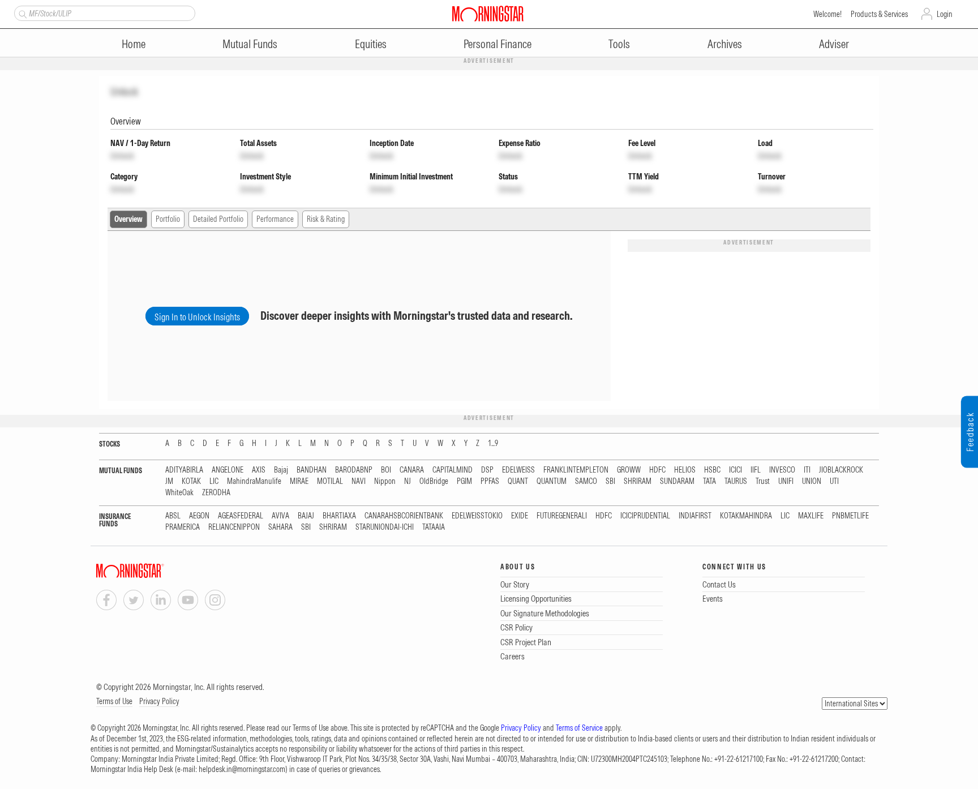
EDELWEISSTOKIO (477, 516)
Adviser (834, 44)
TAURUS (735, 481)
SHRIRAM (637, 481)
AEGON (199, 516)
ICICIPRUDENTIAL (645, 516)
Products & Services (879, 14)
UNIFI (785, 481)
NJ (407, 481)
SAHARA (280, 527)
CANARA (412, 470)
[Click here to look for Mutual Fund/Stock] (21, 13)
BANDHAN (312, 470)
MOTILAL (330, 481)
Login (945, 14)
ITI (807, 470)
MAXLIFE (810, 516)
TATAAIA (433, 527)
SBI (610, 481)
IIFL (755, 470)
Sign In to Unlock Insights (197, 317)
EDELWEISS (518, 470)
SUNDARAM (677, 481)
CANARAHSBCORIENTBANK (403, 516)
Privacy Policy (159, 701)
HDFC (657, 470)
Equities (371, 44)
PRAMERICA (182, 527)
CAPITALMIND (452, 470)
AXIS (258, 470)
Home (133, 44)
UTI (834, 481)
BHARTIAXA (339, 516)
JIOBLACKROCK (841, 470)
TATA (709, 481)
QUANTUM (552, 481)
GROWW (629, 470)
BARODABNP (353, 470)
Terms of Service (579, 728)
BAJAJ (306, 516)
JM (169, 481)
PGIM (464, 481)
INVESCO (782, 470)
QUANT (518, 481)
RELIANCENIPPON (234, 527)
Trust (763, 481)
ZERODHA (216, 492)
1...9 (493, 443)
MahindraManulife (254, 481)
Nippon (385, 481)
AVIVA (280, 516)
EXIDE (519, 516)
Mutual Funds (249, 44)
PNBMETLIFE (850, 516)
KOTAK (191, 481)
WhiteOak (179, 492)
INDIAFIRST (695, 516)
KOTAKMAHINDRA (746, 516)
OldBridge (433, 481)
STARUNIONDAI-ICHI (384, 527)
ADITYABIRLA (184, 470)
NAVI (358, 481)
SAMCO (586, 481)
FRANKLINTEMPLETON (575, 470)
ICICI (735, 470)
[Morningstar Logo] (488, 13)
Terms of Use (114, 701)
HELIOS (685, 470)
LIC (213, 481)
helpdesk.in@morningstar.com (242, 769)
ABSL (173, 516)
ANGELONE (227, 470)
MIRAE (299, 481)
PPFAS (490, 481)
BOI (386, 470)
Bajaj (281, 470)
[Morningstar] (152, 570)
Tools (619, 44)
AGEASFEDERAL (240, 516)
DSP (487, 470)
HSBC (712, 470)
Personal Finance (497, 44)
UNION (811, 481)
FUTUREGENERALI (562, 516)
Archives (724, 44)
